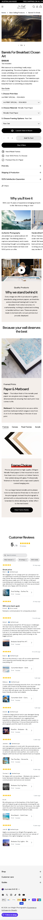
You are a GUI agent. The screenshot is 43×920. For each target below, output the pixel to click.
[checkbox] (35, 560)
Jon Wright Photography (17, 907)
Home (4, 13)
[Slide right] (24, 45)
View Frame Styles (21, 510)
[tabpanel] (21, 474)
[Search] (34, 7)
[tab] (6, 427)
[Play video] (21, 270)
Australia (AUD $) (11, 889)
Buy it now (21, 145)
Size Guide (6, 88)
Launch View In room (24, 130)
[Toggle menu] (2, 7)
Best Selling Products (17, 13)
